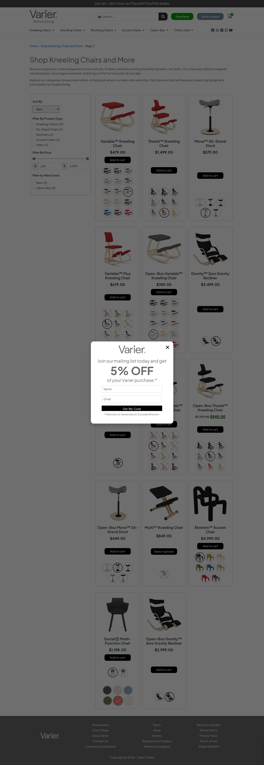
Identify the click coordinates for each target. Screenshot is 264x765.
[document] (132, 382)
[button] (167, 347)
